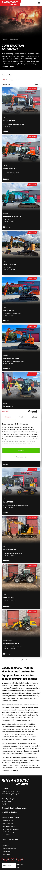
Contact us (6, 845)
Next (27, 660)
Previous (15, 660)
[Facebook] (3, 859)
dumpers (28, 691)
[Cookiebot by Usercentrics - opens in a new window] (31, 411)
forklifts (21, 691)
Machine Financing (8, 832)
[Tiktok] (21, 859)
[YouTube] (17, 859)
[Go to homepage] (10, 3)
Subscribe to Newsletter (10, 848)
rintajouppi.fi (6, 854)
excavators (35, 688)
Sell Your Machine (8, 823)
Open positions (7, 851)
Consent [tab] (7, 417)
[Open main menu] (39, 3)
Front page (5, 39)
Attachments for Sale (9, 826)
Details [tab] (21, 417)
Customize (20, 457)
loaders (4, 691)
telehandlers (13, 691)
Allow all (21, 450)
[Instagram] (7, 859)
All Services (6, 835)
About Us (5, 843)
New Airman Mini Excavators (11, 829)
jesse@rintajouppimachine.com (16, 808)
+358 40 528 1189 (10, 812)
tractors (5, 693)
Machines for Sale (8, 820)
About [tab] (34, 417)
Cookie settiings (18, 864)
